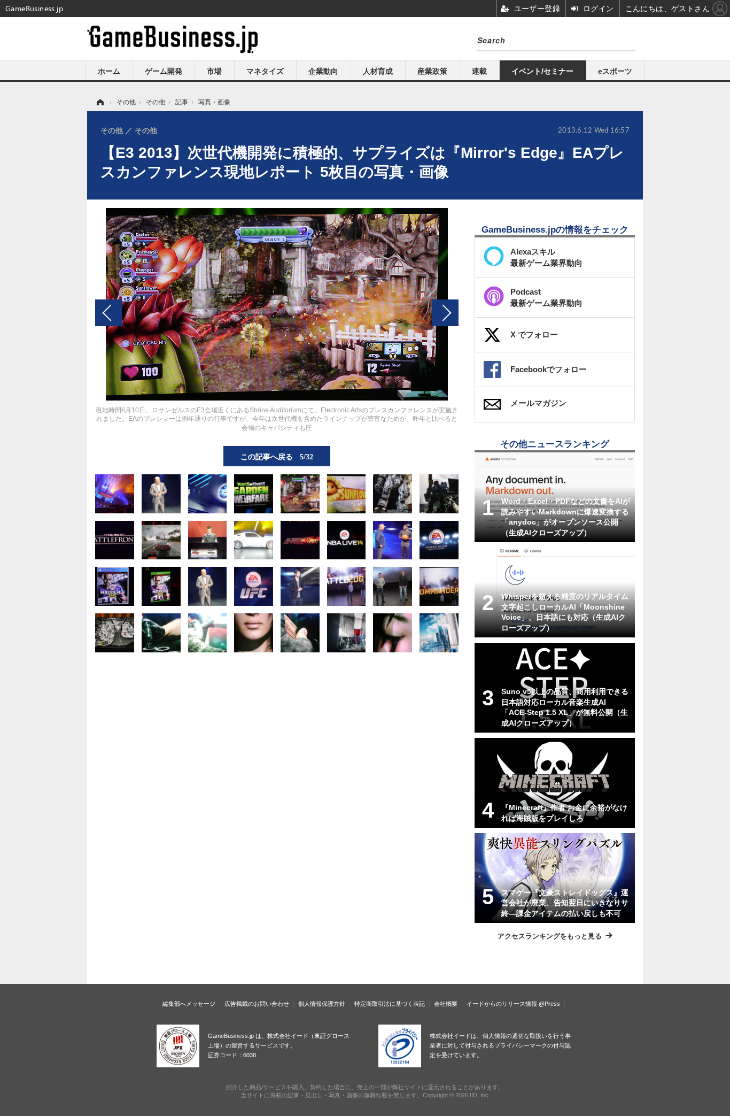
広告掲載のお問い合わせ (256, 1003)
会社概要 (445, 1003)
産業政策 (432, 71)
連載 (479, 71)
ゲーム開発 (163, 71)
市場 (214, 71)
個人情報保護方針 (321, 1003)
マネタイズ (265, 71)
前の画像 (108, 312)
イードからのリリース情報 (502, 1003)
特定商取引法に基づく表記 (389, 1003)
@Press (549, 1003)
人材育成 (378, 71)
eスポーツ (615, 71)
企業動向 (323, 71)
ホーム (109, 71)
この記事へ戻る (276, 456)
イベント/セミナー (542, 71)
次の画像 (445, 312)
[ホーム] (99, 102)
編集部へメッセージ (188, 1003)
